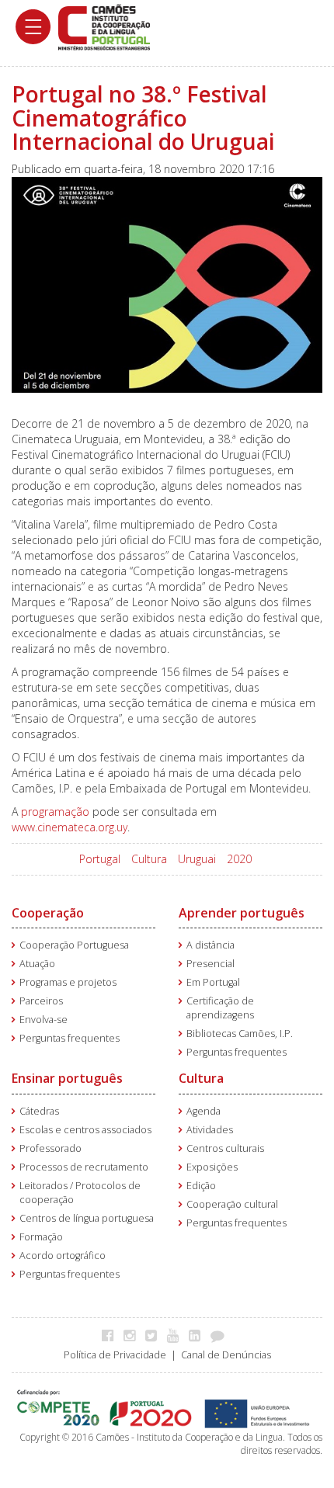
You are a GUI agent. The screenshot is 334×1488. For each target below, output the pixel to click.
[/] (104, 26)
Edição (201, 1185)
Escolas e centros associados (85, 1129)
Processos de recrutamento (83, 1167)
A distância (210, 945)
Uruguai (197, 859)
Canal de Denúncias (226, 1354)
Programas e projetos (68, 982)
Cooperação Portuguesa (74, 945)
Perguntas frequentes (69, 1038)
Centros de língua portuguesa (86, 1218)
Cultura (149, 859)
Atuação (37, 963)
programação (55, 811)
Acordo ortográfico (62, 1255)
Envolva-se (43, 1019)
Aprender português (241, 912)
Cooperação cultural (232, 1204)
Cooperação (48, 912)
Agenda (203, 1111)
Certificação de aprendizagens (220, 1007)
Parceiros (41, 1001)
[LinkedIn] (198, 1335)
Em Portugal (213, 982)
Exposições (212, 1167)
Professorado (50, 1148)
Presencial (210, 963)
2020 (239, 859)
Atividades (209, 1129)
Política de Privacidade (115, 1354)
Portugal (99, 859)
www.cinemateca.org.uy (69, 827)
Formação (41, 1236)
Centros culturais (225, 1148)
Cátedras (39, 1111)
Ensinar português (67, 1078)
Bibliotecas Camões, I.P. (239, 1033)
